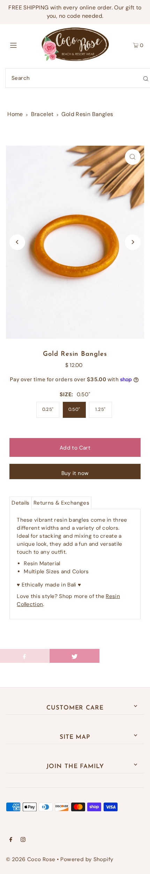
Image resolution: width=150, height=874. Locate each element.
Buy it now (75, 473)
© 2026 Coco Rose (30, 859)
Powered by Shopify (86, 859)
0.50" (74, 409)
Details (21, 502)
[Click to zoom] (133, 157)
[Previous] (17, 242)
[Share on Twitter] (74, 656)
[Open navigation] (23, 44)
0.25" (48, 409)
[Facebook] (10, 840)
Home (15, 114)
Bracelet (42, 114)
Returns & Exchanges (61, 502)
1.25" (100, 409)
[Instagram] (23, 840)
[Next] (133, 242)
